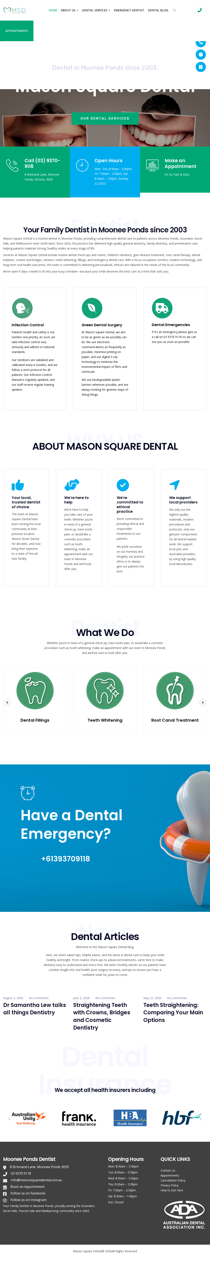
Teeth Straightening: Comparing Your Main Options (173, 1012)
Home (53, 10)
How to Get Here (172, 1190)
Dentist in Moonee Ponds (36, 1206)
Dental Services (94, 10)
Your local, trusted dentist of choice (26, 502)
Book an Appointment (27, 1186)
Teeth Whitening (35, 720)
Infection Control (28, 324)
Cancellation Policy (173, 1180)
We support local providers (183, 500)
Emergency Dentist (129, 10)
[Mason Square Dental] (15, 10)
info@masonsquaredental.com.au (36, 1180)
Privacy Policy (170, 1185)
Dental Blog (158, 10)
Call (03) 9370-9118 (42, 163)
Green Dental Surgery (102, 324)
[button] (7, 702)
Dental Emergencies (171, 324)
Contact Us (168, 1170)
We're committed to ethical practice (130, 504)
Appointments (16, 31)
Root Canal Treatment (105, 720)
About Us (68, 10)
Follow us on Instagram (28, 1200)
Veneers (175, 720)
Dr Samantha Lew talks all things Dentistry (34, 1008)
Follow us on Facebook (27, 1193)
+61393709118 (65, 859)
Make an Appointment (180, 163)
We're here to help (76, 500)
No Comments (39, 998)
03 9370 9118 (21, 1173)
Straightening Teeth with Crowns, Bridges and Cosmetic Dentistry (101, 1016)
